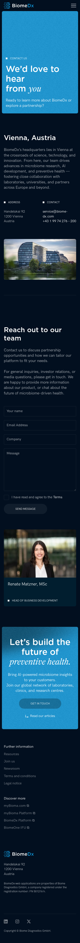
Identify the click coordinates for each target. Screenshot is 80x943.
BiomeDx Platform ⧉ (19, 820)
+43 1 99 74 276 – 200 (59, 221)
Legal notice (13, 783)
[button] (72, 5)
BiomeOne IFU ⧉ (16, 828)
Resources (11, 754)
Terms (57, 497)
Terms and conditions (20, 776)
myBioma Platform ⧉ (19, 813)
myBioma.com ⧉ (16, 806)
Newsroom (12, 769)
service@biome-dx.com (55, 214)
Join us (9, 761)
